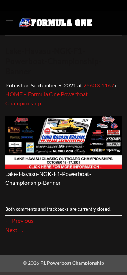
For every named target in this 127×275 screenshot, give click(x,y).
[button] (9, 22)
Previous (19, 220)
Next (14, 229)
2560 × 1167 (98, 85)
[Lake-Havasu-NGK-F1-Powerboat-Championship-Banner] (63, 142)
